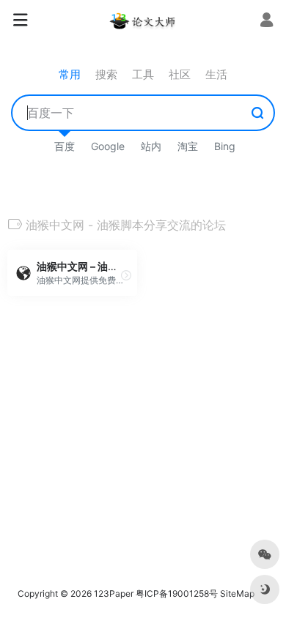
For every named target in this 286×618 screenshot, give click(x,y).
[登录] (266, 21)
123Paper (113, 593)
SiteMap (237, 593)
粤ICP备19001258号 (177, 593)
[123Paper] (143, 20)
